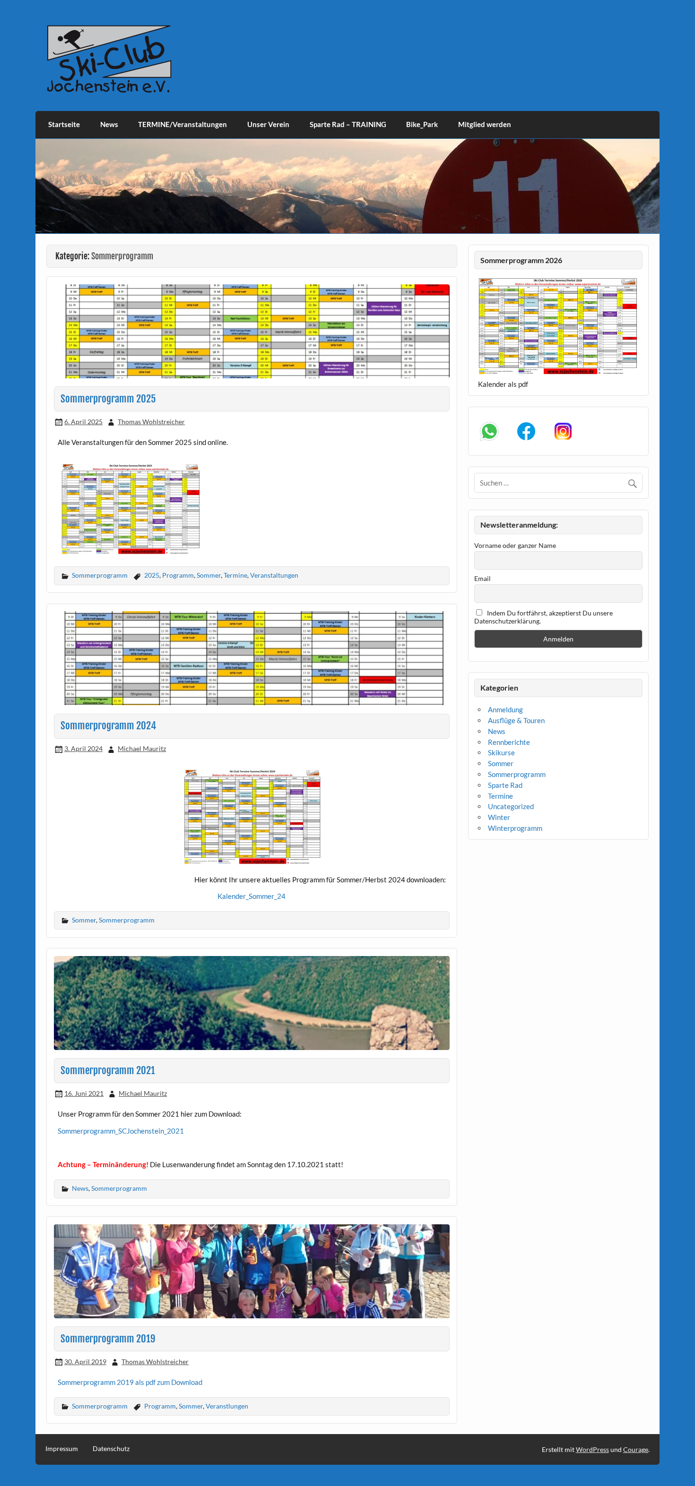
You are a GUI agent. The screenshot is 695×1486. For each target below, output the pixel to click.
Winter (499, 817)
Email (482, 578)
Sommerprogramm (100, 575)
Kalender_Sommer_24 (251, 896)
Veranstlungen (227, 1406)
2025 (151, 575)
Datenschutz (111, 1448)
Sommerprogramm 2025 (108, 399)
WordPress (592, 1449)
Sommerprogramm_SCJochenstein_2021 (121, 1131)
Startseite (64, 124)
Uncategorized (511, 806)
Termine (235, 575)
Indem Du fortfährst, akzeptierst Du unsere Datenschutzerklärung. (543, 617)
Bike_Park (422, 124)
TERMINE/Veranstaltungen (182, 124)
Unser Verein (268, 124)
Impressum (61, 1448)
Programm (178, 575)
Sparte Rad (505, 785)
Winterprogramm (515, 828)
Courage (635, 1449)
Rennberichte (509, 742)
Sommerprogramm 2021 (108, 1070)
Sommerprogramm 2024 (108, 725)
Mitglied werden (484, 124)
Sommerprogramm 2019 (108, 1338)
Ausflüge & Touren (516, 720)
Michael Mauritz (142, 748)
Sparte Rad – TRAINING (348, 124)
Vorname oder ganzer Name (515, 545)
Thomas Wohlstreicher (151, 422)
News (109, 124)
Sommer (209, 575)
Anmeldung (505, 709)
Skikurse (501, 752)
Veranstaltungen (274, 575)
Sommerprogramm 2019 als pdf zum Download (130, 1382)
